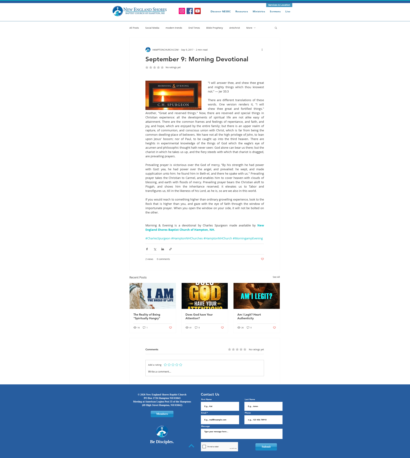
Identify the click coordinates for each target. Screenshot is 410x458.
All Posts (134, 27)
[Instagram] (182, 11)
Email (203, 413)
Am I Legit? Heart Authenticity (249, 316)
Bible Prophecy (214, 27)
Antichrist (234, 27)
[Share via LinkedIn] (162, 249)
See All (276, 276)
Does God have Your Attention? (199, 316)
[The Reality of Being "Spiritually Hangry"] (153, 296)
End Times (194, 27)
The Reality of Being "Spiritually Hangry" (146, 316)
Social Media (152, 27)
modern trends (174, 27)
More (249, 27)
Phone (248, 413)
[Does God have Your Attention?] (205, 296)
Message (205, 426)
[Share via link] (170, 249)
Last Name (250, 399)
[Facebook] (190, 11)
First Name (206, 399)
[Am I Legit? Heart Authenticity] (257, 296)
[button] (279, 5)
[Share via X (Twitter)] (154, 249)
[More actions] (262, 50)
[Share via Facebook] (146, 249)
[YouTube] (197, 11)
